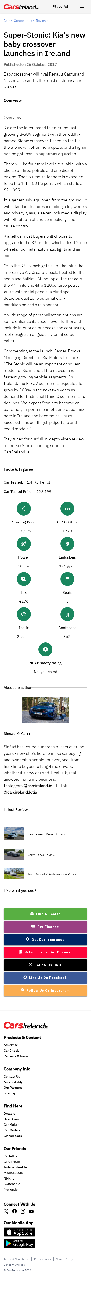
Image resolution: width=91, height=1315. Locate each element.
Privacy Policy (42, 1259)
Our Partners (13, 1087)
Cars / (8, 21)
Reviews (42, 21)
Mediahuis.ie (13, 1173)
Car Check (11, 1050)
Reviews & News (16, 1056)
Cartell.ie (11, 1156)
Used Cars (11, 1119)
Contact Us (12, 1076)
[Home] (26, 1027)
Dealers (9, 1113)
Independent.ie (15, 1167)
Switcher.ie (12, 1184)
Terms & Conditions (16, 1259)
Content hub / (24, 21)
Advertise (11, 1045)
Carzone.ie (12, 1162)
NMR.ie (9, 1178)
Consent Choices (14, 1264)
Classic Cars (13, 1136)
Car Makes (11, 1125)
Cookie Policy (64, 1259)
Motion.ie (11, 1189)
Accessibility (13, 1082)
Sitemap (10, 1093)
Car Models (12, 1130)
